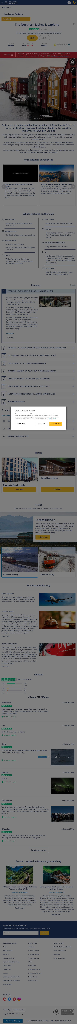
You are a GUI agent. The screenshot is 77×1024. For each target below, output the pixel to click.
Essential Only (41, 423)
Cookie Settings (21, 423)
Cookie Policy (52, 418)
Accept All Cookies (55, 423)
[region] (38, 418)
